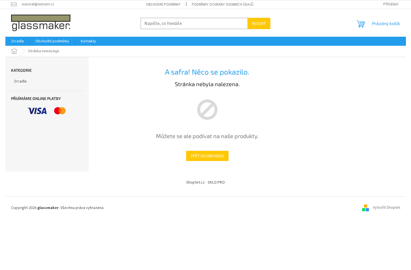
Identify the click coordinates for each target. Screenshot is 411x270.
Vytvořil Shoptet (386, 208)
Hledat (259, 23)
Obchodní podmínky (163, 4)
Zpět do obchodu (207, 155)
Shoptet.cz (195, 182)
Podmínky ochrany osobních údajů (222, 4)
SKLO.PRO (216, 182)
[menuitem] (17, 41)
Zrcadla (20, 81)
